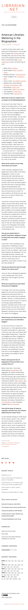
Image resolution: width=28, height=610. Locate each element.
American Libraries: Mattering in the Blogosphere (13, 38)
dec (17, 567)
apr (16, 561)
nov (14, 567)
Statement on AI (6, 475)
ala (6, 442)
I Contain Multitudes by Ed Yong (11, 519)
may (19, 561)
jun (22, 561)
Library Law (15, 87)
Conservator (17, 91)
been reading (11, 499)
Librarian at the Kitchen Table (13, 85)
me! (16, 444)
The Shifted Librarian (19, 81)
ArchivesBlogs (14, 370)
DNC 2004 (5, 534)
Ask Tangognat (14, 404)
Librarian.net (18, 94)
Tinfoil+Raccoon (21, 74)
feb (9, 561)
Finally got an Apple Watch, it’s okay (12, 492)
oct (11, 567)
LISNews (15, 68)
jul (2, 562)
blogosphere (6, 444)
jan (6, 561)
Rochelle (16, 53)
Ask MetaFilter (6, 402)
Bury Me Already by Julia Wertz (11, 504)
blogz (8, 440)
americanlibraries (14, 442)
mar (12, 561)
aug (5, 567)
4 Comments (5, 446)
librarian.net (14, 7)
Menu (14, 17)
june (15, 576)
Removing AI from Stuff (8, 531)
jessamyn (17, 44)
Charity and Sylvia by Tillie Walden (12, 510)
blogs (12, 444)
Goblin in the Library (18, 89)
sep (8, 567)
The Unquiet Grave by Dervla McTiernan (14, 507)
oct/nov (15, 579)
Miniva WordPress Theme (17, 604)
